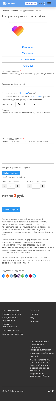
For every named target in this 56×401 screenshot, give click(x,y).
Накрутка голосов (11, 330)
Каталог (14, 10)
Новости (34, 314)
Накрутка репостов (11, 314)
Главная (5, 10)
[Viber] (19, 276)
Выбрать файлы (10, 173)
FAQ (32, 317)
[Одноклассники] (7, 276)
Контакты (35, 321)
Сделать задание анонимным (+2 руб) (27, 96)
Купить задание (10, 209)
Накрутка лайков (10, 310)
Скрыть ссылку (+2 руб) (20, 93)
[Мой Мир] (26, 276)
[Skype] (34, 276)
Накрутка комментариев (9, 325)
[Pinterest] (30, 276)
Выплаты (34, 310)
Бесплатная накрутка (12, 334)
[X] (15, 276)
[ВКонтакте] (3, 276)
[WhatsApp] (22, 276)
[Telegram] (11, 276)
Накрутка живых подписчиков (10, 319)
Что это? (24, 93)
